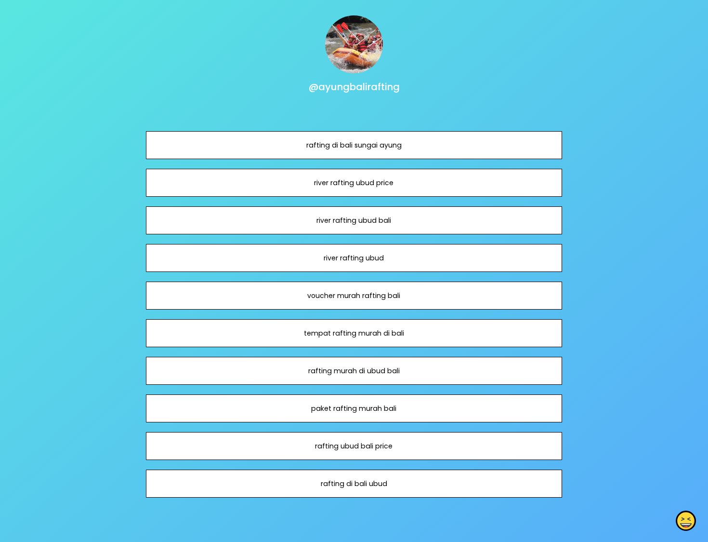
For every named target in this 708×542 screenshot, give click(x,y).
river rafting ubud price (353, 183)
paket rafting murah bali (353, 408)
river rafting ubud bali (353, 220)
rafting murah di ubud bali (354, 371)
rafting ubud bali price (354, 446)
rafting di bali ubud (354, 483)
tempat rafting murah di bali (354, 333)
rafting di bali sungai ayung (354, 145)
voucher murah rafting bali (353, 295)
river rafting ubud (354, 258)
